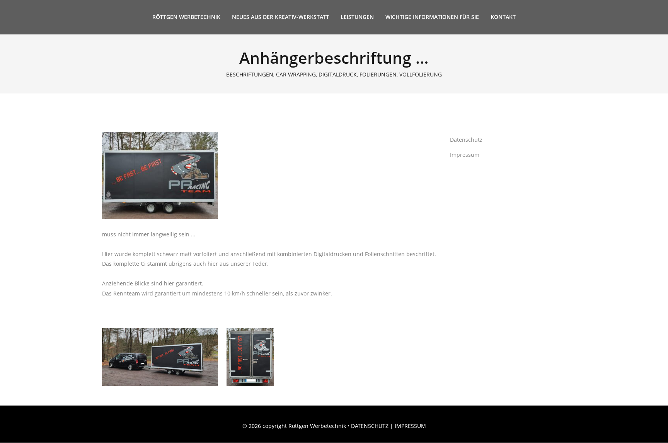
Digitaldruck (338, 74)
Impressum (464, 154)
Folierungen (378, 74)
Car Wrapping (296, 74)
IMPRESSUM (410, 425)
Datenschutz (466, 139)
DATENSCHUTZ (370, 425)
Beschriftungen (249, 74)
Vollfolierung (420, 74)
